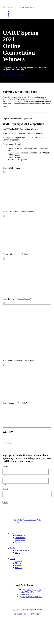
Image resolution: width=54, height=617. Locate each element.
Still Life (18, 568)
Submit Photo (19, 75)
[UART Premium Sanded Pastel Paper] (19, 7)
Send (5, 502)
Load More (7, 443)
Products (13, 548)
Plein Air (18, 563)
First (4, 476)
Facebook (27, 614)
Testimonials (20, 540)
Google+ (36, 614)
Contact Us (19, 542)
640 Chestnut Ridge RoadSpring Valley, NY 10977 (30, 591)
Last (4, 485)
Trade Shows (20, 538)
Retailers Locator (22, 535)
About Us (14, 533)
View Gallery (8, 75)
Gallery (13, 559)
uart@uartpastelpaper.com (31, 597)
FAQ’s (17, 553)
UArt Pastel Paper (22, 550)
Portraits (18, 565)
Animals (18, 561)
